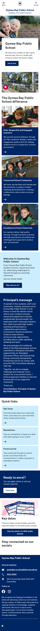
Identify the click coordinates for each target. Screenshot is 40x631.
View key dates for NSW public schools (20, 532)
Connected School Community (18, 180)
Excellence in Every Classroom (18, 228)
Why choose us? (12, 285)
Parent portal (10, 449)
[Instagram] (9, 593)
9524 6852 (11, 574)
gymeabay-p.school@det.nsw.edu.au (22, 570)
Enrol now (12, 63)
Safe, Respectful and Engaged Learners (18, 131)
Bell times (8, 409)
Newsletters (9, 430)
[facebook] (3, 593)
